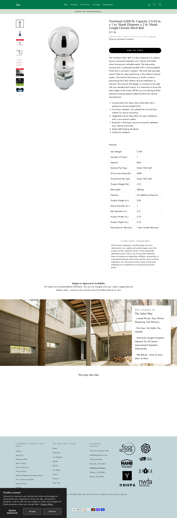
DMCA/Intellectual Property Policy (29, 475)
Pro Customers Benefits (25, 479)
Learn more (152, 37)
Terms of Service (22, 467)
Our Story (74, 5)
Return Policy (21, 463)
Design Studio (108, 5)
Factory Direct (21, 483)
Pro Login (96, 5)
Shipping (112, 39)
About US (19, 455)
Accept (32, 511)
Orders (18, 451)
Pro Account (85, 5)
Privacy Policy (47, 504)
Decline (52, 511)
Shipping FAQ (21, 459)
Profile (18, 487)
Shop (66, 5)
